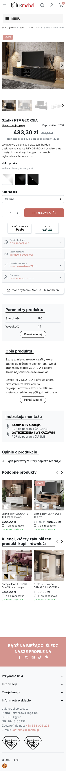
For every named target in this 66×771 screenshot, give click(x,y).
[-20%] (49, 495)
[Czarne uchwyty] (44, 506)
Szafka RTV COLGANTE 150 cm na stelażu (15, 515)
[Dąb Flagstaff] (51, 506)
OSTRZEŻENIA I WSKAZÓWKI (33, 432)
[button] (42, 5)
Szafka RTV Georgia (26, 425)
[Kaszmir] (38, 576)
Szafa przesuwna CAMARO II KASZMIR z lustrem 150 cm (46, 587)
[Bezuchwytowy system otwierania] (38, 506)
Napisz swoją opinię (13, 125)
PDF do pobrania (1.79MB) (29, 436)
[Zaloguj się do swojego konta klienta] (52, 5)
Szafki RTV (34, 27)
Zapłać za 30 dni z (19, 226)
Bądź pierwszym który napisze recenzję (31, 461)
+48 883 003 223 (37, 725)
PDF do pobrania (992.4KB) (30, 429)
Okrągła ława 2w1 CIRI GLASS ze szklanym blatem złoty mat (14, 587)
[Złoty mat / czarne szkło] (6, 576)
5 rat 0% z (47, 226)
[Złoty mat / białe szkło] (12, 576)
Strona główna (9, 27)
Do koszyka (42, 213)
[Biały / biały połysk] (6, 506)
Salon (22, 27)
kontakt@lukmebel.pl (26, 730)
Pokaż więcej (33, 334)
